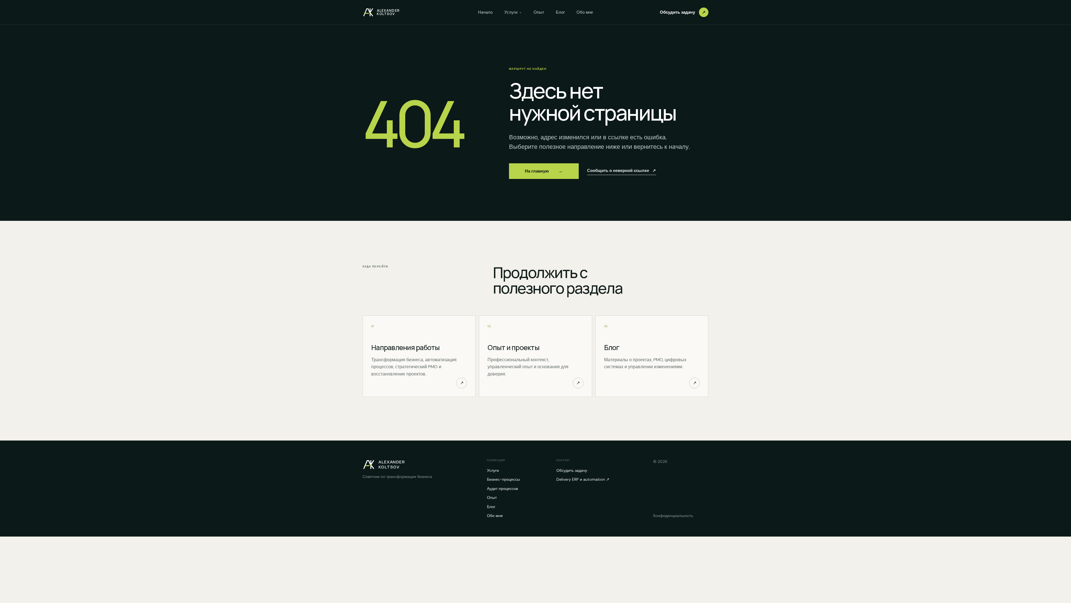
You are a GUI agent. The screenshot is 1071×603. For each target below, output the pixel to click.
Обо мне (584, 12)
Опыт (539, 12)
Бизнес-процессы (503, 479)
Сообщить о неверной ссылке (621, 170)
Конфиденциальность (673, 515)
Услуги (513, 12)
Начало (485, 12)
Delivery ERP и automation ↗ (582, 479)
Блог (560, 12)
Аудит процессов (502, 488)
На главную (544, 171)
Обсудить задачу (683, 12)
